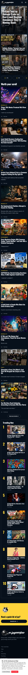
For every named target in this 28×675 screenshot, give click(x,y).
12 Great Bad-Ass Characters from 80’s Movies (15, 504)
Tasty (2, 367)
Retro (2, 400)
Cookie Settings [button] (6, 671)
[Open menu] (25, 2)
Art (19, 77)
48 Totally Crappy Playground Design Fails (14, 575)
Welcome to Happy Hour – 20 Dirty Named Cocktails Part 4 (16, 558)
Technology (4, 270)
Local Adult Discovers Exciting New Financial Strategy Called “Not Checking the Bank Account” (13, 141)
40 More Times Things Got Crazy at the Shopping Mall (16, 453)
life (2, 170)
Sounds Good (4, 658)
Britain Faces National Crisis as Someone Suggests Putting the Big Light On (14, 173)
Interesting (3, 653)
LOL (7, 77)
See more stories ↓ (14, 416)
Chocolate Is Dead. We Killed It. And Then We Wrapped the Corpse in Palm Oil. (13, 371)
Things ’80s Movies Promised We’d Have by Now (13, 108)
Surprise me (14, 621)
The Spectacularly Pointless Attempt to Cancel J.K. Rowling (13, 207)
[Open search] (22, 2)
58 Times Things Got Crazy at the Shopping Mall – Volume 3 (15, 436)
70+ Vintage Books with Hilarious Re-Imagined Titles (15, 541)
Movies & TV (4, 105)
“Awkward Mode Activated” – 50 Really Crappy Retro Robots (15, 487)
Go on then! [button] (14, 671)
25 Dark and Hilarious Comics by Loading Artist (15, 592)
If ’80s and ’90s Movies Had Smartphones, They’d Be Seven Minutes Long (13, 338)
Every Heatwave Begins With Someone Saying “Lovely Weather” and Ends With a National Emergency (14, 241)
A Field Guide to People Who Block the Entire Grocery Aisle (13, 305)
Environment (4, 237)
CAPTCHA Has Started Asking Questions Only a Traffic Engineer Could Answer (13, 274)
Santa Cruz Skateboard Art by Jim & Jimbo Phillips (16, 470)
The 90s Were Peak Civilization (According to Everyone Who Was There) (13, 404)
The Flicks (3, 656)
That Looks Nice (4, 646)
